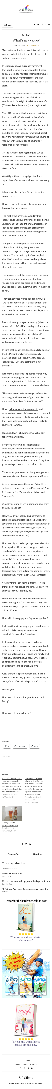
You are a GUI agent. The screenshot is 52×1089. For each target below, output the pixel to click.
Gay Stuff (26, 35)
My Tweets (26, 1060)
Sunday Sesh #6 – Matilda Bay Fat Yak (10, 824)
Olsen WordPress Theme (20, 1083)
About (25, 1064)
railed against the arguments (23, 409)
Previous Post (14, 854)
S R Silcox (26, 1078)
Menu (8, 25)
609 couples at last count (15, 105)
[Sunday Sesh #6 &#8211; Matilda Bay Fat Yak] (12, 813)
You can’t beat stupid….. (13, 873)
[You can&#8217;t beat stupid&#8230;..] (13, 787)
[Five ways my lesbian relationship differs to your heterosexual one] (36, 790)
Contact (33, 1064)
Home (17, 1064)
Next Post (38, 854)
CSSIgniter (38, 1083)
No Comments (33, 45)
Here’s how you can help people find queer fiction (26, 881)
